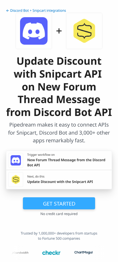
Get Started (59, 203)
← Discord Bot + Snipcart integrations (36, 10)
